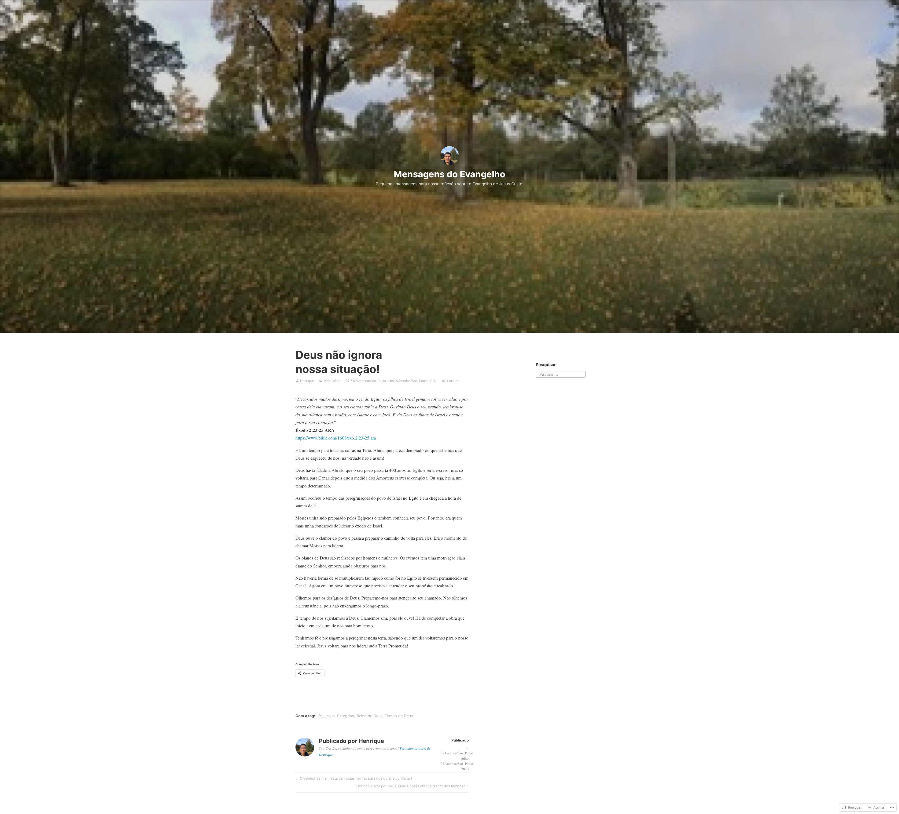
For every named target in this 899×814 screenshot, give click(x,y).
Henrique (307, 381)
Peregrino (345, 715)
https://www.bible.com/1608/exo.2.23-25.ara (335, 438)
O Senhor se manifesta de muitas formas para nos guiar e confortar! (353, 779)
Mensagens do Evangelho (449, 174)
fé (320, 715)
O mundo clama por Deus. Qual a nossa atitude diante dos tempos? (410, 787)
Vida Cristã (332, 381)
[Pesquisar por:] (561, 373)
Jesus (329, 715)
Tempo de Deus (399, 715)
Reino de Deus (369, 715)
